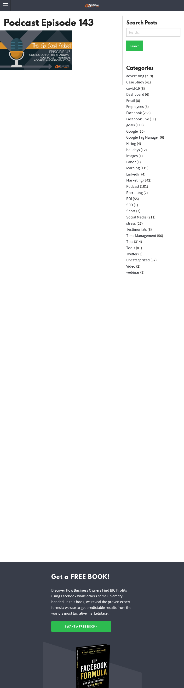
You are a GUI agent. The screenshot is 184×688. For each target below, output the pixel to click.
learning (133, 168)
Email (130, 100)
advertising (135, 76)
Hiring (131, 143)
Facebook (134, 113)
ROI (129, 198)
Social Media (136, 217)
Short (130, 211)
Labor (131, 162)
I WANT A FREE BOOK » (81, 626)
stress (131, 223)
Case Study (135, 82)
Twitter (132, 254)
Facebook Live (137, 119)
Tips (129, 241)
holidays (133, 149)
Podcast (132, 186)
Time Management (141, 235)
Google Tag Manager (142, 137)
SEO (129, 205)
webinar (132, 272)
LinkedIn (133, 174)
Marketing (134, 180)
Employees (135, 106)
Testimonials (136, 229)
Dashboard (135, 94)
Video (130, 266)
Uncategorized (138, 260)
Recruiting (134, 192)
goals (130, 125)
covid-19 (133, 88)
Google (132, 131)
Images (132, 155)
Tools (130, 248)
